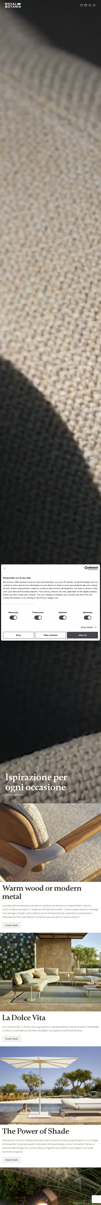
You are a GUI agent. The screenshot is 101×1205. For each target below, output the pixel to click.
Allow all (82, 635)
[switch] (38, 618)
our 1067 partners (19, 582)
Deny (18, 635)
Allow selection (51, 635)
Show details (87, 627)
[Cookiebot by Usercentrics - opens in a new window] (86, 568)
